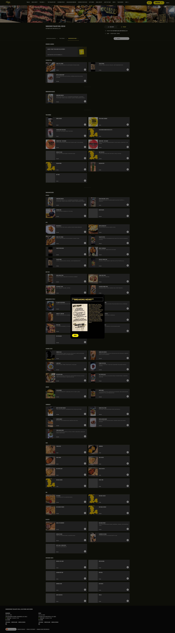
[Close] (103, 296)
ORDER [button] (75, 335)
